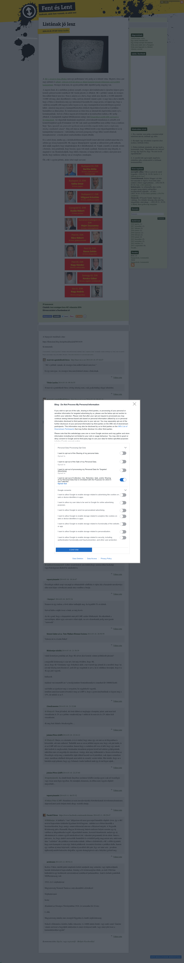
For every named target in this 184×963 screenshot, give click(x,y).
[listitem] (92, 447)
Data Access (92, 558)
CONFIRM (74, 550)
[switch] (123, 453)
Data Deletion (77, 558)
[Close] (135, 404)
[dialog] (92, 481)
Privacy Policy (106, 558)
